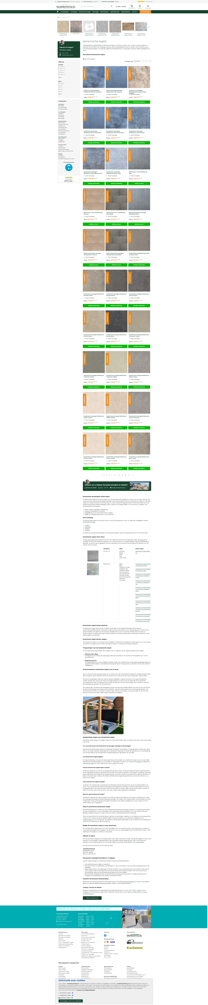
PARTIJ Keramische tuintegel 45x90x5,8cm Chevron (92, 254)
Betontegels (104, 11)
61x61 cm (62, 72)
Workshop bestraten (87, 951)
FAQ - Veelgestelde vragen (66, 942)
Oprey (105, 948)
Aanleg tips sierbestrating (65, 944)
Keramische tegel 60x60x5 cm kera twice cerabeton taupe (143, 589)
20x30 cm (62, 68)
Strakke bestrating (62, 127)
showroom (138, 828)
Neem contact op (92, 898)
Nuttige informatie (86, 939)
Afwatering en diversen (63, 149)
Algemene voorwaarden (88, 942)
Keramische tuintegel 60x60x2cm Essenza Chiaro (139, 254)
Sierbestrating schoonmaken (135, 976)
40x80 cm (62, 70)
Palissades (60, 140)
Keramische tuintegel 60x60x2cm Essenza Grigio (94, 294)
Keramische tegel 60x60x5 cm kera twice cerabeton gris (143, 582)
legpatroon (139, 761)
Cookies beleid (85, 944)
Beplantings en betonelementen (65, 151)
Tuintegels (73, 11)
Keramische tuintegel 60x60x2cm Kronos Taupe (116, 457)
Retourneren (62, 940)
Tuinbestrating (85, 966)
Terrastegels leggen (132, 973)
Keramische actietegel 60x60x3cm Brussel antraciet (92, 131)
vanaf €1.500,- (91, 1)
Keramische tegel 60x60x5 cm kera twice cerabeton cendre (143, 575)
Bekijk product (139, 183)
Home (58, 17)
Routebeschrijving (61, 924)
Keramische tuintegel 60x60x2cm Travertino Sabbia (116, 376)
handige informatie (88, 763)
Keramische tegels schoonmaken (90, 956)
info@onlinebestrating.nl (67, 55)
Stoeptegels (61, 115)
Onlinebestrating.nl (109, 950)
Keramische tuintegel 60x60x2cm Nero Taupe (139, 457)
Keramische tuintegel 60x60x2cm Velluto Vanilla (116, 416)
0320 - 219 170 (104, 487)
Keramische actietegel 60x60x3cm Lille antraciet (137, 131)
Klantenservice (62, 947)
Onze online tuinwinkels (88, 937)
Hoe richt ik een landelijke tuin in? (136, 975)
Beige (61, 85)
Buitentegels (61, 116)
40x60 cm (62, 74)
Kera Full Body (89, 520)
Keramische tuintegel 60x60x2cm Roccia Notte (116, 335)
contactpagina (140, 842)
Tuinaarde (60, 146)
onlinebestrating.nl (88, 819)
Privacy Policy (85, 940)
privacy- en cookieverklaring (86, 990)
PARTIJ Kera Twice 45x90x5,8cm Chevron (93, 213)
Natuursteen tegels (62, 109)
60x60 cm (62, 66)
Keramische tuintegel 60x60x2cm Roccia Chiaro (139, 294)
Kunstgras (60, 155)
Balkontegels (61, 118)
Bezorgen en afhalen (64, 937)
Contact (134, 11)
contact (149, 740)
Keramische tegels (85, 11)
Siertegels (95, 11)
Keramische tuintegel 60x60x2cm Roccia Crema (94, 335)
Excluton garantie (86, 946)
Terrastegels (65, 11)
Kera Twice (88, 540)
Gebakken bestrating (63, 124)
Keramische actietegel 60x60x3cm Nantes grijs (113, 172)
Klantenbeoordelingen (87, 947)
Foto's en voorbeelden (87, 949)
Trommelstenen (62, 129)
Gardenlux (107, 952)
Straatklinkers (61, 134)
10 (125, 475)
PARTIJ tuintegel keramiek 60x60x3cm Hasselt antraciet (92, 91)
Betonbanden (61, 138)
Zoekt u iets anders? (64, 946)
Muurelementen (62, 132)
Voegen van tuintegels (87, 954)
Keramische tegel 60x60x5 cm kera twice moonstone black (143, 595)
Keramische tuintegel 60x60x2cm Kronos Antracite (139, 416)
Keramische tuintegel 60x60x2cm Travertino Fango (94, 376)
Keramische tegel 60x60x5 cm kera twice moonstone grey (143, 602)
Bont (61, 87)
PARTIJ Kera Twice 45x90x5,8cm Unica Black (115, 213)
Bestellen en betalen (64, 935)
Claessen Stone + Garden (111, 953)
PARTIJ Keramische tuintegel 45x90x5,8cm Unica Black (115, 254)
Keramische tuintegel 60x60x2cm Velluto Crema (94, 416)
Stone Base (107, 955)
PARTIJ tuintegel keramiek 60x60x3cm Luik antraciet (114, 91)
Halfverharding (61, 147)
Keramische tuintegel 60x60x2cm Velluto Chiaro (139, 376)
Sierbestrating (62, 121)
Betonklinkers (61, 122)
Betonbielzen (108, 968)
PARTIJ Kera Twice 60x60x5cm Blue (138, 172)
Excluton (73, 1)
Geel (61, 91)
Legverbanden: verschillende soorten (91, 952)
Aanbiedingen (145, 11)
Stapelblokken (125, 11)
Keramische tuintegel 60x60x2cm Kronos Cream (94, 457)
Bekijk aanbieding (93, 102)
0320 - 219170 (65, 53)
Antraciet (62, 83)
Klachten (61, 939)
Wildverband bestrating (63, 130)
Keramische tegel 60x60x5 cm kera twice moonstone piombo (143, 609)
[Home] (66, 6)
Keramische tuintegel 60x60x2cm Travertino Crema (139, 335)
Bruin (61, 89)
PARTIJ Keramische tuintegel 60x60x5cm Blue (137, 213)
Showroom (84, 935)
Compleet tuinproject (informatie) (66, 158)
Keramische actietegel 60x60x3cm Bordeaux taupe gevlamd (137, 91)
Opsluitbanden (115, 11)
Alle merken (107, 957)
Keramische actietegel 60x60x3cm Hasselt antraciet (115, 131)
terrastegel (143, 540)
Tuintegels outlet (131, 971)
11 (128, 475)
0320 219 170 (137, 892)
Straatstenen (85, 976)
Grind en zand (62, 144)
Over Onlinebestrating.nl (88, 934)
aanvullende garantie (128, 881)
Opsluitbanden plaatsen (88, 957)
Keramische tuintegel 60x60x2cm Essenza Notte (116, 294)
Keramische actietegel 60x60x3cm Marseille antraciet (93, 172)
